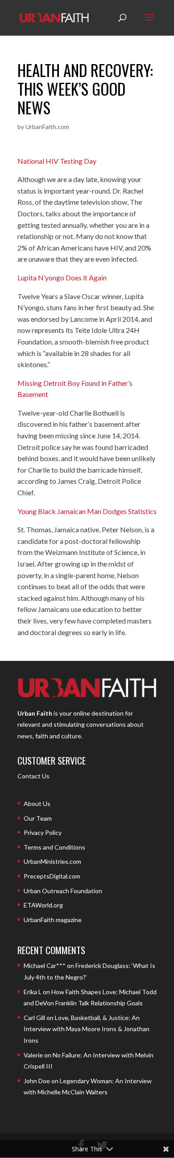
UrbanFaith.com (47, 126)
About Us (37, 803)
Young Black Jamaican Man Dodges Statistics (87, 511)
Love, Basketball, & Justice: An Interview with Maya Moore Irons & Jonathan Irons (86, 1029)
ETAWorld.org (43, 905)
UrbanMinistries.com (52, 861)
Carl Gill (34, 1017)
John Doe (37, 1081)
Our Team (38, 818)
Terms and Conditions (54, 847)
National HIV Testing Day (56, 161)
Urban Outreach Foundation (63, 891)
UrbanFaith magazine (53, 919)
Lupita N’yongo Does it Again (62, 277)
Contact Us (33, 776)
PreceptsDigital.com (52, 876)
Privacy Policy (43, 832)
